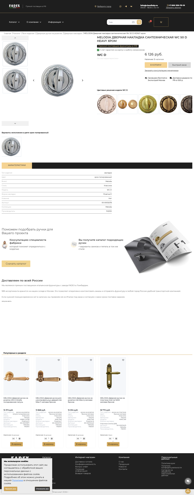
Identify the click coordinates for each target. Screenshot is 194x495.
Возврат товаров (83, 473)
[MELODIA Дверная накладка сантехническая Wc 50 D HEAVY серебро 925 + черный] (106, 104)
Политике (17, 480)
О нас (121, 462)
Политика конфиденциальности (171, 467)
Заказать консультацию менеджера (161, 71)
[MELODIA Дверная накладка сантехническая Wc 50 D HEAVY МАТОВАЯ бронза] (169, 104)
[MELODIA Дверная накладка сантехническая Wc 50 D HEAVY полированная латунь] (148, 104)
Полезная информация (81, 470)
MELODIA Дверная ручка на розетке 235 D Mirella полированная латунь (15, 400)
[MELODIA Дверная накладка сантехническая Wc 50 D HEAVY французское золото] (127, 104)
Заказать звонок (173, 8)
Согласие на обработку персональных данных (168, 473)
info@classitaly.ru (149, 5)
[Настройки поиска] (133, 22)
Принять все (10, 489)
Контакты (123, 469)
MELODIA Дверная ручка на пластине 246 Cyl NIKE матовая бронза (112, 400)
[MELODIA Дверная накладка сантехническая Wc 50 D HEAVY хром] (11, 146)
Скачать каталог (16, 263)
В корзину (16, 444)
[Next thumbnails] (15, 123)
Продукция (124, 464)
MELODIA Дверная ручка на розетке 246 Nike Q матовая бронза (80, 400)
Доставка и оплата (83, 462)
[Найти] (139, 22)
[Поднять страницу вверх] (188, 491)
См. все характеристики (107, 58)
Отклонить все (42, 489)
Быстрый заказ (179, 65)
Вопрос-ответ (81, 467)
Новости (123, 467)
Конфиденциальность (85, 464)
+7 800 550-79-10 (177, 5)
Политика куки (168, 463)
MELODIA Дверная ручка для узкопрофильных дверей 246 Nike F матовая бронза (49, 400)
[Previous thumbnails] (15, 38)
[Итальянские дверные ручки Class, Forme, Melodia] (14, 6)
